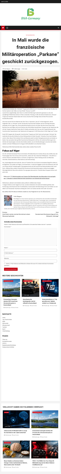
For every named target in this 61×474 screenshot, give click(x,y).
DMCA (4, 343)
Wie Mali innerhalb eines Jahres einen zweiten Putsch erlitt (25, 147)
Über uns (4, 339)
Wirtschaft (5, 323)
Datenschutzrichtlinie (8, 347)
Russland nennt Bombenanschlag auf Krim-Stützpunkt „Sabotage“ (47, 214)
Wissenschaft (6, 325)
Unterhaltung (6, 331)
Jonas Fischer (15, 307)
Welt (3, 321)
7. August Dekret (7, 184)
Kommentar (7, 226)
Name (6, 247)
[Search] (58, 27)
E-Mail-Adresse (9, 253)
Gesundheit (7, 442)
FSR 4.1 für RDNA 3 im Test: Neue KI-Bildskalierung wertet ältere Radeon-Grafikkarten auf (43, 463)
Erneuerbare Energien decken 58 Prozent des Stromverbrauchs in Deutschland (42, 432)
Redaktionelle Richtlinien (9, 345)
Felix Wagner (7, 68)
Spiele (34, 442)
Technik (4, 327)
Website (6, 258)
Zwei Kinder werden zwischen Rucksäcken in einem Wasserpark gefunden (16, 214)
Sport (3, 329)
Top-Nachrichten (30, 35)
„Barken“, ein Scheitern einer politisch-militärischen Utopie (25, 183)
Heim (3, 317)
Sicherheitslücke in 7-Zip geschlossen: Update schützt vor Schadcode (49, 301)
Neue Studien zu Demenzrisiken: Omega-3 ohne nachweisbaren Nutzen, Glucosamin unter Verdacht (15, 463)
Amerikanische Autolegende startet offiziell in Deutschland (29, 301)
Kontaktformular (7, 341)
